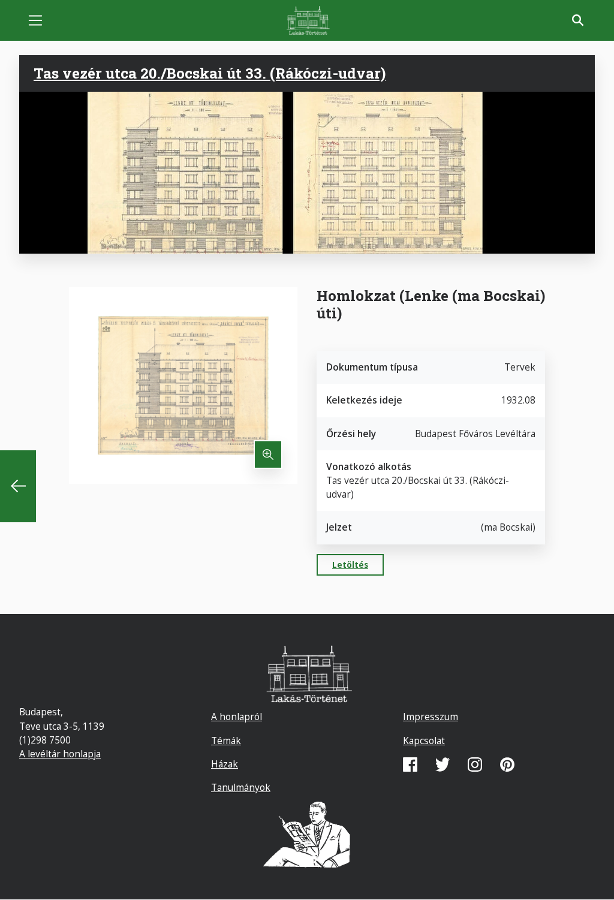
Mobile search (578, 20)
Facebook (410, 764)
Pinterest (507, 764)
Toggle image (268, 454)
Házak (224, 763)
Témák (226, 740)
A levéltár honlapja (60, 753)
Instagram (475, 764)
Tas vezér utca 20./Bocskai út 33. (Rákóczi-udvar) (210, 73)
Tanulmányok (240, 787)
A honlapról (236, 716)
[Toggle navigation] (35, 20)
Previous (18, 486)
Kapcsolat (424, 740)
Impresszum (430, 716)
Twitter (442, 764)
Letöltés (350, 564)
